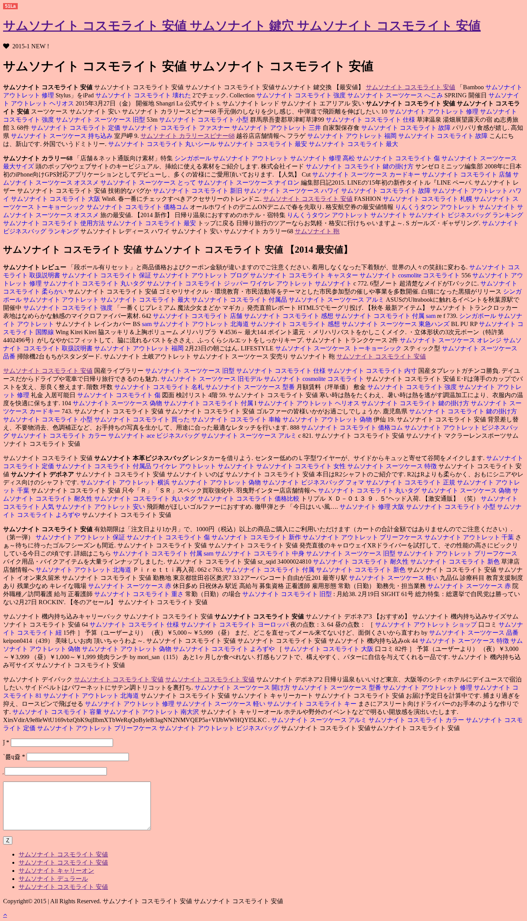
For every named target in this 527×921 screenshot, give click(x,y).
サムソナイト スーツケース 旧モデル (212, 379)
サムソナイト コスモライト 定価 (75, 127)
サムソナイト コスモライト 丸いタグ (95, 283)
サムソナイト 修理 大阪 (373, 506)
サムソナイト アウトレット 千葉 (469, 537)
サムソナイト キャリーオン (56, 870)
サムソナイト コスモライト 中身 (260, 553)
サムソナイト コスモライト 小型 (204, 119)
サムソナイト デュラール (53, 878)
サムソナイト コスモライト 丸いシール (163, 144)
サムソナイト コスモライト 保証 (107, 275)
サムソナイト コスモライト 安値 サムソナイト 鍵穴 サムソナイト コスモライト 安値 (242, 25)
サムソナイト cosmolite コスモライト (410, 275)
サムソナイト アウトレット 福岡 (352, 136)
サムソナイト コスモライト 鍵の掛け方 (360, 166)
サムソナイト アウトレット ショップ (426, 624)
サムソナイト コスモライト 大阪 (56, 198)
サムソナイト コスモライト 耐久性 (361, 561)
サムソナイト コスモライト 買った (142, 419)
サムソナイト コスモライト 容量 (57, 712)
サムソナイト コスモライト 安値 (410, 87)
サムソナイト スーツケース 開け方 (242, 687)
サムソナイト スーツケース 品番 (474, 632)
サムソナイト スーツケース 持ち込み (62, 136)
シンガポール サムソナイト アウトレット (231, 158)
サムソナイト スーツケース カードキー (366, 174)
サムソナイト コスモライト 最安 (263, 144)
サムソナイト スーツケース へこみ (395, 95)
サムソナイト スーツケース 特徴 (392, 466)
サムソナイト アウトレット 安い (101, 506)
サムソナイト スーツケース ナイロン (249, 182)
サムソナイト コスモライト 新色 (455, 561)
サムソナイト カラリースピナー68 (187, 136)
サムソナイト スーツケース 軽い (393, 577)
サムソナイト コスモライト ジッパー (198, 283)
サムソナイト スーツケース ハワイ (292, 190)
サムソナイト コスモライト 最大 (353, 144)
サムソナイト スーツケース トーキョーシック (339, 348)
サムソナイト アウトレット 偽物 (327, 419)
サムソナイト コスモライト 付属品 (240, 299)
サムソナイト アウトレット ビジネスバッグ (220, 728)
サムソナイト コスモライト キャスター (305, 275)
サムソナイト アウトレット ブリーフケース (363, 537)
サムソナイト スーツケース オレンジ (451, 340)
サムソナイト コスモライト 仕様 (371, 119)
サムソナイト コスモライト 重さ (139, 594)
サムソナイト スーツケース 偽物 (117, 403)
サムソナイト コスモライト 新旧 (197, 190)
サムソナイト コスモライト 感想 (289, 316)
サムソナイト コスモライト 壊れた (144, 95)
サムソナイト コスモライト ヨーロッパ (235, 624)
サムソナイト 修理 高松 (323, 158)
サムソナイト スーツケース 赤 (130, 586)
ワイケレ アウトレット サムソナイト (301, 283)
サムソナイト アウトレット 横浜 (125, 482)
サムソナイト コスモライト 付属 (380, 316)
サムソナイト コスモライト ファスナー (176, 127)
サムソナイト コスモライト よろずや (224, 649)
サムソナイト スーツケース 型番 (250, 387)
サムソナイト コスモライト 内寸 (372, 370)
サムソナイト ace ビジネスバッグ (154, 435)
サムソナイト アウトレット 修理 (433, 111)
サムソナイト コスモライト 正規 (411, 482)
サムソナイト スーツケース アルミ (337, 299)
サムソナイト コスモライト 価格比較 (249, 498)
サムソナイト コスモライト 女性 (301, 466)
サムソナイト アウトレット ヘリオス (309, 403)
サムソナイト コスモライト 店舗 (467, 174)
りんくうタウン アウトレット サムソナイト (456, 207)
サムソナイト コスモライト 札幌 (427, 198)
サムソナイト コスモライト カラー (59, 435)
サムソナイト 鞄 (317, 231)
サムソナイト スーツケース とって (149, 182)
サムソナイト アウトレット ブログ (201, 275)
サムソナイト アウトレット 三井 (277, 127)
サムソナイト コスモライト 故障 (406, 127)
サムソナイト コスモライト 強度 (301, 95)
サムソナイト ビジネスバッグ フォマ (314, 482)
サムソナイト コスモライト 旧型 (287, 594)
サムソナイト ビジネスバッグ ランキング (466, 215)
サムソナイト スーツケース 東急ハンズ (396, 324)
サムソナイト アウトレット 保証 (80, 537)
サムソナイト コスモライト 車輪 (236, 419)
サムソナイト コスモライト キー (312, 703)
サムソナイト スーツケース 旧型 (101, 119)
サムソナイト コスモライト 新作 (256, 537)
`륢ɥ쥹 (14, 756)
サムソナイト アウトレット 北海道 (201, 324)
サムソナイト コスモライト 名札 (159, 387)
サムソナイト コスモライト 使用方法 (54, 223)
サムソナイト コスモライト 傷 (398, 158)
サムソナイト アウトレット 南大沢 (152, 712)
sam (431, 316)
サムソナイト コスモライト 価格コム (138, 207)
